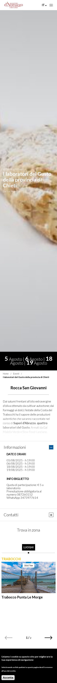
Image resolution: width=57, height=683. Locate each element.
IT (43, 5)
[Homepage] (13, 5)
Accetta (8, 677)
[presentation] (28, 545)
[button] (49, 638)
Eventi (16, 373)
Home (6, 373)
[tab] (28, 545)
